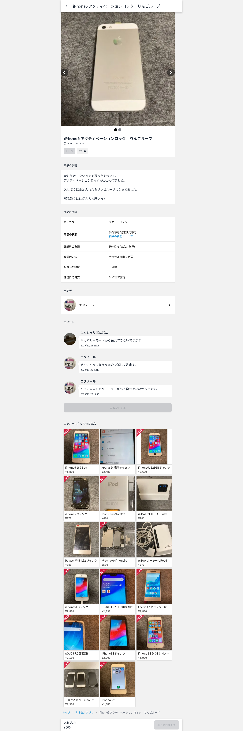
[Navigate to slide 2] (119, 129)
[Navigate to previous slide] (64, 72)
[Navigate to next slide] (171, 72)
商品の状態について (121, 236)
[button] (66, 6)
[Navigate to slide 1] (115, 129)
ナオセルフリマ (84, 712)
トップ (66, 712)
